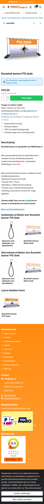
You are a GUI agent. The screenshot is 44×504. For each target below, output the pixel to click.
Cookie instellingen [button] (22, 493)
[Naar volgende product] (40, 23)
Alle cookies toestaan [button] (22, 499)
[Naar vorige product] (34, 23)
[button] (3, 7)
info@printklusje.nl (9, 113)
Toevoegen (26, 98)
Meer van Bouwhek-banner (13, 209)
